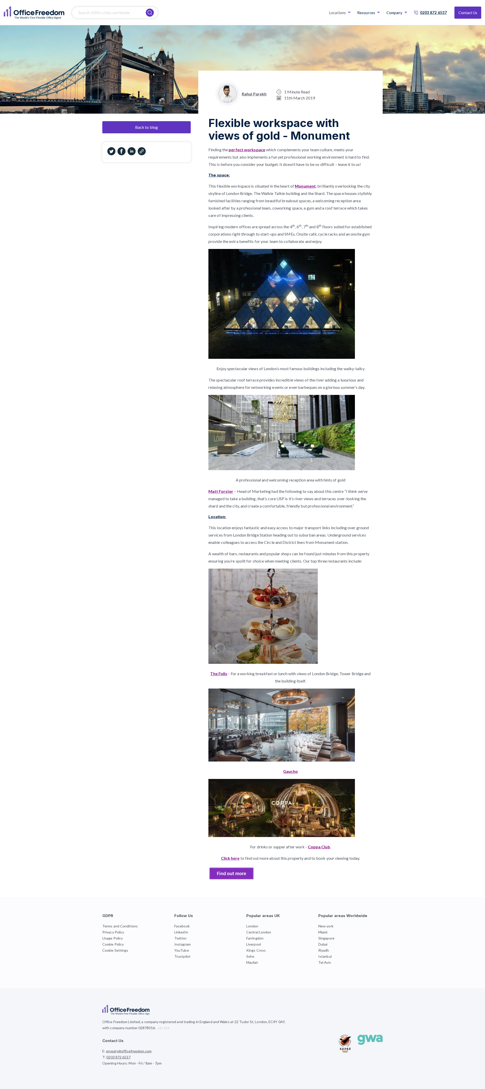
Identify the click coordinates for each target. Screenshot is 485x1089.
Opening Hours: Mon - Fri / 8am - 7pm (132, 1063)
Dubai (323, 944)
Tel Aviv (324, 962)
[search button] (150, 13)
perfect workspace (247, 149)
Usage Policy (112, 938)
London (252, 926)
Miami (323, 932)
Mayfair (252, 962)
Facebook (182, 926)
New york (325, 926)
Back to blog (146, 127)
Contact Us (467, 12)
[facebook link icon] (121, 154)
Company (394, 12)
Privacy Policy (113, 932)
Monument (305, 186)
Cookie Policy (113, 944)
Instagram (182, 944)
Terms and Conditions (120, 926)
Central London (258, 932)
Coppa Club (319, 846)
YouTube (181, 950)
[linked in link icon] (132, 154)
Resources (366, 12)
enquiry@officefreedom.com (129, 1051)
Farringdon (254, 938)
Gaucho (290, 771)
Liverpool (253, 944)
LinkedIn (181, 932)
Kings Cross (256, 950)
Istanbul (325, 956)
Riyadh (323, 950)
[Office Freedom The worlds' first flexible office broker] (34, 12)
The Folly (218, 673)
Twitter (180, 938)
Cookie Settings (115, 950)
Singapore (326, 938)
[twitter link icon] (111, 154)
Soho (250, 956)
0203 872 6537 (433, 12)
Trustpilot (182, 956)
